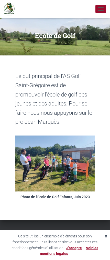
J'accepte (74, 248)
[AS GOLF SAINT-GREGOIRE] (11, 9)
